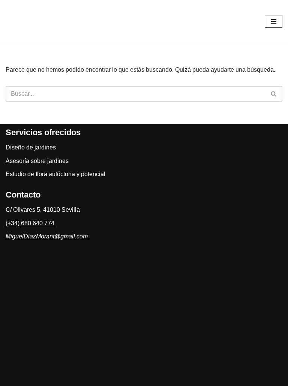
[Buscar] (274, 94)
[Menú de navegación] (273, 21)
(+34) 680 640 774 (30, 223)
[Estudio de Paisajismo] (45, 21)
